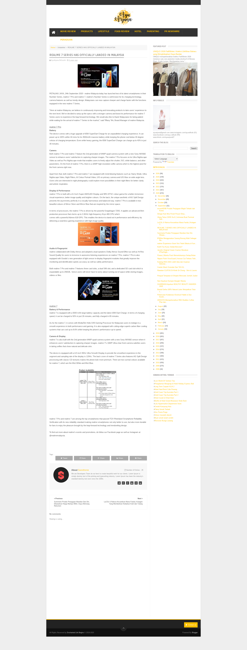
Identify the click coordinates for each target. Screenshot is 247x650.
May (160, 316)
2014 (158, 349)
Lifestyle (103, 31)
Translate (170, 162)
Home (53, 47)
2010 (158, 363)
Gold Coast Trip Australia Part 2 (166, 395)
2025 (158, 177)
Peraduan (66, 40)
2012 (158, 356)
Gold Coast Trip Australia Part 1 (166, 392)
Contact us (192, 625)
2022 (158, 187)
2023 (158, 183)
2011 (158, 359)
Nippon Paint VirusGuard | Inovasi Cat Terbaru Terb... (177, 259)
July (159, 309)
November (162, 199)
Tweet (65, 458)
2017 (158, 340)
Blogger (195, 633)
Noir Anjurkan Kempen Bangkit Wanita (171, 281)
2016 (158, 343)
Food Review (122, 31)
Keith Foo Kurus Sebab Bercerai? (169, 247)
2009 (158, 366)
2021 (158, 190)
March (160, 322)
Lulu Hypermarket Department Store (168, 404)
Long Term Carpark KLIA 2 (164, 386)
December (162, 196)
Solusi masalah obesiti (163, 415)
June (160, 313)
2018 (158, 336)
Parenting (153, 31)
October (161, 202)
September (162, 206)
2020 (158, 193)
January (161, 329)
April (160, 319)
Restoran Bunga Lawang (164, 421)
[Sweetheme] (119, 483)
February (161, 326)
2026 (158, 173)
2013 (158, 353)
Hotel (138, 31)
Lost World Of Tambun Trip (165, 381)
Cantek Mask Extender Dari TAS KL (170, 267)
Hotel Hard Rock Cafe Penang (166, 389)
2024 (158, 180)
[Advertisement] (98, 595)
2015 (158, 346)
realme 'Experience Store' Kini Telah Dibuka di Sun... (177, 243)
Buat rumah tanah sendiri (164, 418)
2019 (158, 333)
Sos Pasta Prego (161, 412)
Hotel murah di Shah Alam (164, 398)
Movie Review (68, 31)
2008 (158, 369)
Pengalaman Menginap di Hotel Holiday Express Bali (174, 384)
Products (87, 31)
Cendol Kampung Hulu (163, 406)
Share (83, 458)
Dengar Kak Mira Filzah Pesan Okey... (171, 214)
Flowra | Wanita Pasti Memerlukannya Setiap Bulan (176, 255)
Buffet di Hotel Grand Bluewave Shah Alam (171, 401)
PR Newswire (172, 31)
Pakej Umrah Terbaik (162, 409)
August (161, 306)
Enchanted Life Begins (75, 633)
